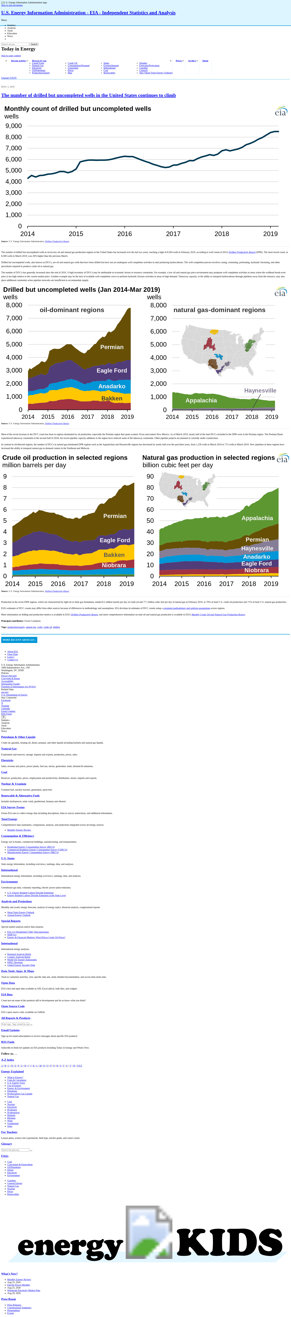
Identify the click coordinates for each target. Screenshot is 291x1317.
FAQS (13, 78)
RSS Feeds (6, 714)
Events (10, 1313)
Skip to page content (11, 55)
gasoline (143, 68)
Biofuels (11, 1115)
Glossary (5, 78)
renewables (109, 73)
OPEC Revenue (15, 962)
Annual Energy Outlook (18, 915)
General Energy (14, 1183)
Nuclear (11, 1104)
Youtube (5, 705)
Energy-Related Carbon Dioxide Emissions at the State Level (36, 895)
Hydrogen (12, 1110)
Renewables (13, 1194)
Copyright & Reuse (10, 678)
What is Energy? (15, 1077)
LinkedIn (5, 708)
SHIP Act (11, 934)
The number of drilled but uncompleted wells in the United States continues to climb (88, 95)
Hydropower (13, 1112)
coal (106, 70)
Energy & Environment (18, 1088)
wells (39, 627)
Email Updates (8, 711)
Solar (9, 1126)
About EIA (12, 651)
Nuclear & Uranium (13, 783)
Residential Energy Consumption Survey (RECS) (31, 847)
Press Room (8, 1299)
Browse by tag (39, 61)
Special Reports (10, 920)
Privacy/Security (9, 675)
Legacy (10, 657)
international (109, 68)
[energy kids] (145, 1268)
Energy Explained (12, 1071)
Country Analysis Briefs (18, 957)
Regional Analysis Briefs (19, 954)
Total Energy (9, 819)
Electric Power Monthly (18, 1285)
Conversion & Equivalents (20, 1164)
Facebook (6, 700)
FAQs (4, 1156)
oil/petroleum (38, 70)
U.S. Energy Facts (16, 1083)
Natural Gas (9, 748)
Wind (9, 1120)
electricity (37, 68)
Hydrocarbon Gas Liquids (19, 1093)
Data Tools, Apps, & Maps (17, 971)
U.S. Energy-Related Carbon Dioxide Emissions (30, 892)
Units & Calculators (16, 1080)
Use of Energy (14, 1085)
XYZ (79, 1065)
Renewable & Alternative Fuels (20, 795)
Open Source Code (13, 1006)
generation (73, 68)
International (9, 870)
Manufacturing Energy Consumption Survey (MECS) (33, 852)
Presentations (13, 1310)
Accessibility (7, 681)
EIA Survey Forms (13, 807)
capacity (143, 70)
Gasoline (11, 1180)
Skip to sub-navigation (12, 5)
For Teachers (9, 1132)
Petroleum (12, 1091)
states (106, 63)
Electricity (7, 760)
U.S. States (8, 858)
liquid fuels (38, 63)
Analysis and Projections (16, 901)
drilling (56, 627)
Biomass (11, 1118)
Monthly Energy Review (19, 830)
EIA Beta (7, 994)
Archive (192, 61)
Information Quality (10, 684)
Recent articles (18, 61)
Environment (9, 881)
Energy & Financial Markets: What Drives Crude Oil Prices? (36, 937)
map (70, 73)
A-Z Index (7, 1059)
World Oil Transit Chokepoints (22, 959)
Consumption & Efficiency (17, 835)
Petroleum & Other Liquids (18, 737)
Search (34, 44)
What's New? (9, 1273)
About (205, 61)
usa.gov (5, 692)
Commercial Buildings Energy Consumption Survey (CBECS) (37, 849)
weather (143, 63)
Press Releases (14, 1305)
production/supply (41, 73)
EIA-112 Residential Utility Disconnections (28, 932)
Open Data (12, 654)
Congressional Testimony (19, 1307)
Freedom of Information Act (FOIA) (18, 686)
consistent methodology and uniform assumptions (186, 608)
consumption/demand (78, 65)
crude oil (72, 63)
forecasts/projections (149, 65)
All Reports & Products (15, 1018)
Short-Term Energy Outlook (20, 912)
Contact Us (12, 659)
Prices (179, 61)
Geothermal (12, 1123)
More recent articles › (19, 640)
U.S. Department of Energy (14, 695)
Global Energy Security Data (21, 965)
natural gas (37, 65)
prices (71, 70)
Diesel (10, 1170)
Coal (4, 772)
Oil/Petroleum (14, 1167)
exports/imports (111, 65)
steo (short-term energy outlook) (156, 73)
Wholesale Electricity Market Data (23, 1290)
